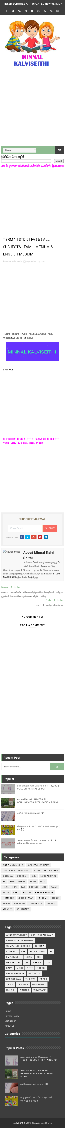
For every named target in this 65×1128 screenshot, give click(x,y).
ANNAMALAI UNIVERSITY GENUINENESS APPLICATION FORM (37, 1073)
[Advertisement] (32, 108)
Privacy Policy (12, 1016)
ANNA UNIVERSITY (13, 865)
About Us (9, 1025)
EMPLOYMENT (18, 881)
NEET (16, 892)
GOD (42, 881)
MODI (6, 892)
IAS (23, 887)
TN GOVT (43, 898)
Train (6, 903)
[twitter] (13, 11)
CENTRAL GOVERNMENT (16, 870)
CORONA (8, 876)
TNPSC (56, 898)
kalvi (54, 887)
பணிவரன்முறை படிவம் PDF (31, 813)
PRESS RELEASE (44, 892)
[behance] (51, 11)
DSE (34, 876)
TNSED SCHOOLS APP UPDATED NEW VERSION (32, 3)
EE (4, 881)
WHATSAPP (23, 909)
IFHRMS (33, 887)
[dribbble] (38, 11)
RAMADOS (8, 898)
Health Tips (10, 887)
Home (8, 1011)
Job (44, 887)
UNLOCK (51, 903)
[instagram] (57, 11)
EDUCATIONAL (48, 876)
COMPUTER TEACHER (46, 870)
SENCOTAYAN (26, 898)
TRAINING (19, 903)
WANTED (8, 909)
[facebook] (6, 11)
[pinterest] (25, 11)
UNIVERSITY (35, 903)
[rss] (44, 11)
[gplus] (19, 11)
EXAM (33, 881)
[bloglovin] (32, 11)
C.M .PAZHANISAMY (39, 865)
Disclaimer (10, 1021)
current (22, 876)
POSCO (27, 892)
